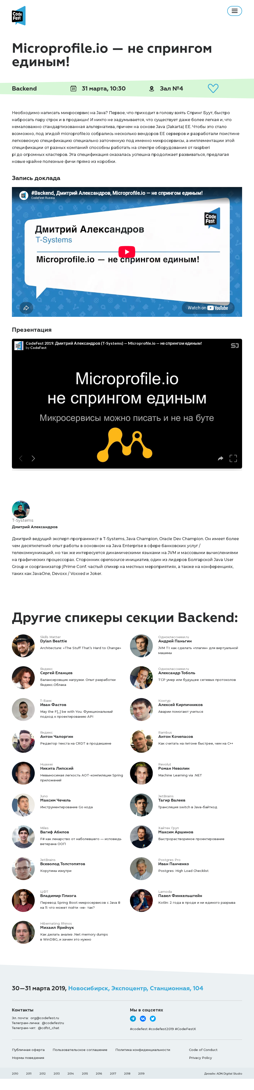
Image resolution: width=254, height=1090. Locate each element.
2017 (113, 1073)
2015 (85, 1073)
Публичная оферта (28, 1050)
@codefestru (53, 1023)
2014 (70, 1073)
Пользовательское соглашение (80, 1050)
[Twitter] (153, 1019)
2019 (141, 1073)
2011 (29, 1073)
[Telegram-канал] (133, 1019)
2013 (57, 1073)
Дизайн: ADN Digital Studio (223, 1073)
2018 (127, 1073)
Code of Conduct (203, 1050)
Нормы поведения (28, 1058)
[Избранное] (213, 89)
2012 (42, 1073)
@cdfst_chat (48, 1028)
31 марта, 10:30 (103, 88)
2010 (15, 1073)
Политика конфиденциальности (142, 1050)
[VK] (143, 1019)
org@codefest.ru (45, 1018)
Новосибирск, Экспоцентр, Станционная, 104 (135, 988)
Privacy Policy (200, 1058)
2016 (99, 1073)
